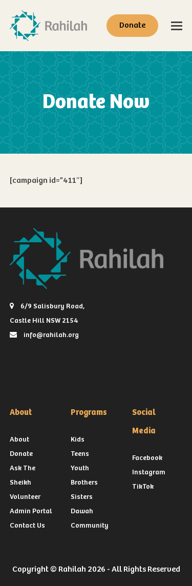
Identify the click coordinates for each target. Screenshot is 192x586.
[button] (176, 26)
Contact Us (27, 525)
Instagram (148, 472)
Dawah (82, 511)
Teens (80, 454)
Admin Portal (31, 511)
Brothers (84, 482)
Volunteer (25, 497)
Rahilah (72, 569)
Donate (132, 25)
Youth (80, 468)
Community (90, 525)
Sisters (82, 497)
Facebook (147, 458)
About (19, 439)
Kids (77, 439)
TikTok (143, 487)
